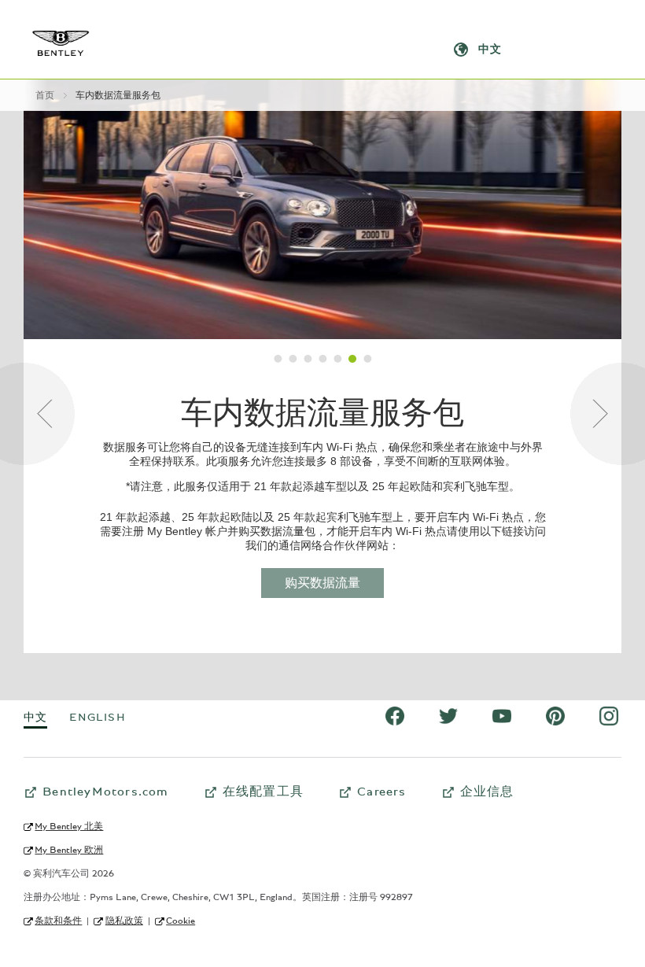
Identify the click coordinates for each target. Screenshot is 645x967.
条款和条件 (58, 920)
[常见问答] (37, 414)
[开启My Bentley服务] (323, 359)
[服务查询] (308, 359)
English (97, 717)
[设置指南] (293, 359)
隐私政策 (123, 920)
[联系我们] (367, 359)
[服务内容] (278, 359)
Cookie (180, 920)
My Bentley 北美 (69, 826)
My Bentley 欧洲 (69, 849)
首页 (44, 95)
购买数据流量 (322, 583)
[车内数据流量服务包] (352, 359)
